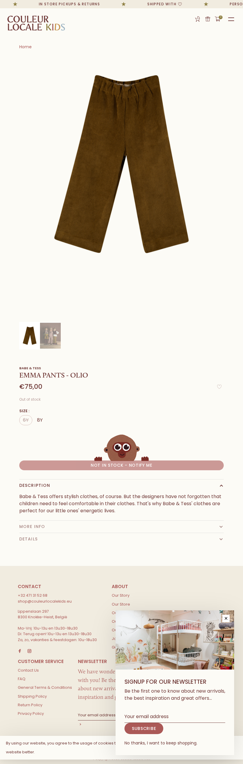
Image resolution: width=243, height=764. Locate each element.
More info (32, 526)
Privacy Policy (31, 713)
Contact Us (28, 670)
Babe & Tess (30, 368)
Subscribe (144, 728)
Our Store (121, 604)
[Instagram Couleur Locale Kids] (29, 651)
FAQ (21, 678)
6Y (26, 420)
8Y (40, 420)
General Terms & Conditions (45, 687)
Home (25, 47)
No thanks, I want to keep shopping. (160, 743)
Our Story (121, 595)
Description (34, 485)
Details (28, 539)
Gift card (208, 19)
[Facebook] (20, 651)
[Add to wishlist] (219, 388)
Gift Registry (197, 19)
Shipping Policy (32, 696)
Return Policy (30, 704)
